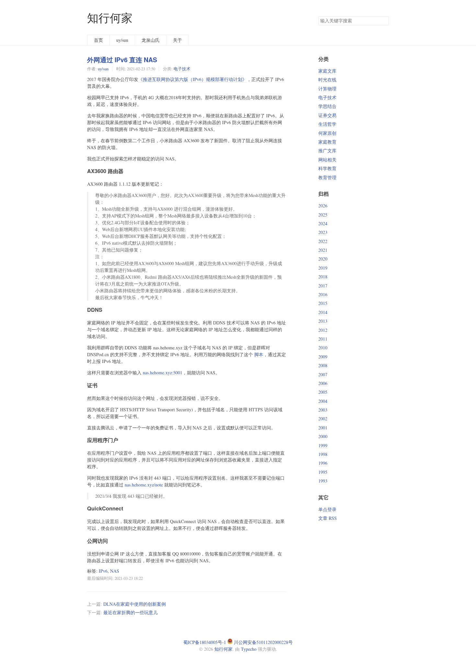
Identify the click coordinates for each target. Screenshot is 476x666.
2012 (322, 330)
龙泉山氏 (151, 40)
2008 (322, 365)
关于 (177, 40)
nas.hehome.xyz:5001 (162, 372)
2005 (322, 392)
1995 (322, 472)
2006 (322, 383)
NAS (114, 571)
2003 (322, 410)
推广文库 (327, 150)
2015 (322, 303)
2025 (322, 215)
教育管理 (327, 177)
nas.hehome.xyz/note (144, 485)
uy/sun (122, 40)
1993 (322, 481)
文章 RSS (327, 518)
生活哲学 (327, 124)
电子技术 (182, 69)
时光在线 (327, 79)
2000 (322, 436)
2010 (322, 348)
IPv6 (103, 571)
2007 (322, 374)
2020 (322, 259)
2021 (322, 250)
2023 (322, 232)
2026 (322, 206)
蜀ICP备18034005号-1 (204, 642)
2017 (322, 286)
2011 (322, 339)
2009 (322, 357)
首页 (98, 40)
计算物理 (327, 89)
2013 (322, 321)
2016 (322, 294)
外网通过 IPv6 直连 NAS (122, 59)
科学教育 (327, 168)
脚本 (258, 354)
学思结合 (327, 106)
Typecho (248, 649)
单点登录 (327, 509)
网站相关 (327, 160)
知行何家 (109, 17)
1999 (322, 445)
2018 (322, 277)
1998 (322, 454)
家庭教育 (327, 142)
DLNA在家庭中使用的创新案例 (134, 604)
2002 (322, 418)
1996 (322, 463)
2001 (322, 428)
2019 (322, 268)
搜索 (384, 21)
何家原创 (327, 133)
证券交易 (327, 115)
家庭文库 (327, 71)
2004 (322, 401)
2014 (322, 312)
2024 (322, 223)
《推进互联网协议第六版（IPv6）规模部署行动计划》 (192, 79)
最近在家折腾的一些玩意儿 (130, 612)
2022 (322, 241)
